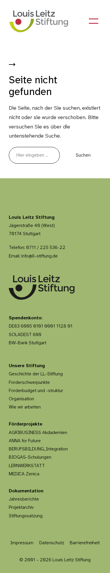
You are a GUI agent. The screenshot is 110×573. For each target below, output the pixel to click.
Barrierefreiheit (85, 542)
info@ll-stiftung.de (39, 256)
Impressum (21, 542)
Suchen (83, 155)
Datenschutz (51, 542)
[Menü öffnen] (94, 21)
